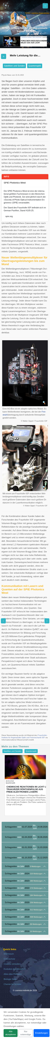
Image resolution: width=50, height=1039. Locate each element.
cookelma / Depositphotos (40, 13)
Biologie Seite (10, 979)
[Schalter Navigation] (45, 5)
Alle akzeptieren (10, 1033)
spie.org (9, 216)
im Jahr (23, 866)
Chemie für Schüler (12, 984)
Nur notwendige (25, 1033)
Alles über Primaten (13, 974)
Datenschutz (9, 959)
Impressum (9, 954)
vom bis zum (26, 826)
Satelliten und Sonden (14, 66)
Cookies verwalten (12, 964)
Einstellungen (41, 1033)
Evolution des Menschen (15, 969)
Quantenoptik (34, 66)
